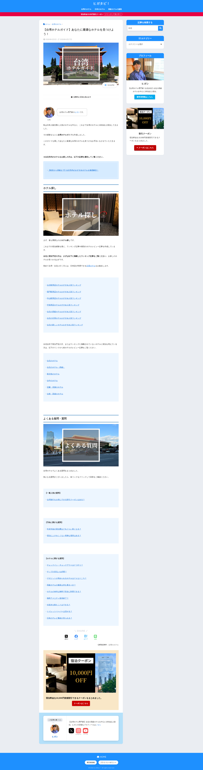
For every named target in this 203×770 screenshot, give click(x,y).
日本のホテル (100, 9)
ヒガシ (77, 112)
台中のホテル (52, 381)
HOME (102, 757)
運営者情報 (91, 762)
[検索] (160, 28)
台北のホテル (52, 361)
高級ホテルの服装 (115, 9)
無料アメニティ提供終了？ (58, 598)
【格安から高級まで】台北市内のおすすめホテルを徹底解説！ (73, 170)
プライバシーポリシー (108, 762)
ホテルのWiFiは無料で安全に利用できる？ (64, 592)
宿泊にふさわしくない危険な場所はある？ (64, 536)
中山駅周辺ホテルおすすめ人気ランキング (64, 298)
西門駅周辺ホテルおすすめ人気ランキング (64, 292)
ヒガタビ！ (101, 3)
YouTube (85, 734)
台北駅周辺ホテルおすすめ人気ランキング (64, 285)
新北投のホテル (53, 374)
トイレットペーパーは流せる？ (59, 611)
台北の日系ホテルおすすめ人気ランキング (64, 318)
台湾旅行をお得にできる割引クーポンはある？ (66, 500)
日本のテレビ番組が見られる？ (59, 618)
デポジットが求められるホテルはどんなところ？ (66, 578)
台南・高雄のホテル (55, 394)
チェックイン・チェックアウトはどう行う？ (65, 565)
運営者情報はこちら (145, 97)
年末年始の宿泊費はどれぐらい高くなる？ (64, 529)
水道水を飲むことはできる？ (58, 605)
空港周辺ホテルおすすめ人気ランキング (63, 305)
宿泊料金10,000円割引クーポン (92, 14)
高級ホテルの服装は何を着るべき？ (61, 585)
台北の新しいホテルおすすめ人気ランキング (65, 325)
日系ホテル (90, 266)
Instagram (78, 734)
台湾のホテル (86, 9)
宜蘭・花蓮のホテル (55, 387)
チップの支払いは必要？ (57, 572)
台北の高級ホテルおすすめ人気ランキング (64, 312)
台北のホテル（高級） (56, 367)
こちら (98, 725)
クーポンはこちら (81, 703)
